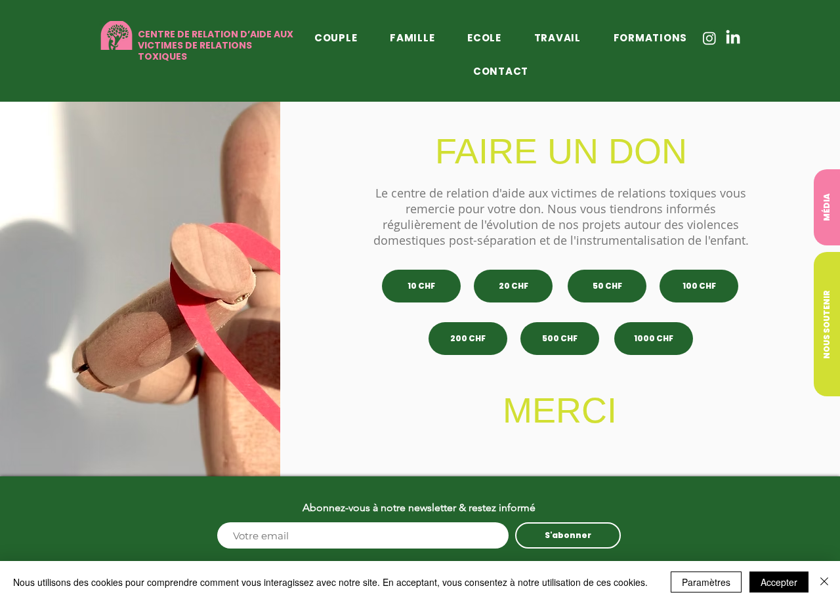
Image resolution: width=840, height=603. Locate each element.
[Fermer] (824, 582)
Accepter (779, 582)
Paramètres (706, 582)
